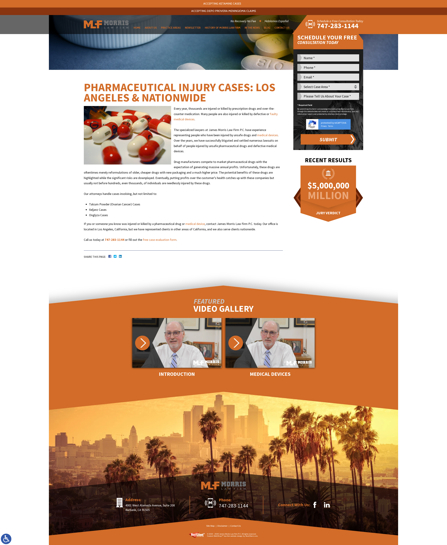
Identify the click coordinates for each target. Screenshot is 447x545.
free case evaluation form (160, 240)
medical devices (267, 135)
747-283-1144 (114, 240)
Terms (330, 126)
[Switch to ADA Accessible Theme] (6, 539)
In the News (252, 27)
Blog (267, 27)
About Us (151, 27)
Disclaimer (222, 526)
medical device (195, 224)
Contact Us (282, 27)
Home (137, 27)
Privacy (324, 126)
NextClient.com (252, 536)
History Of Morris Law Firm (222, 27)
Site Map (210, 526)
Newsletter (193, 27)
